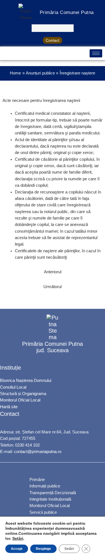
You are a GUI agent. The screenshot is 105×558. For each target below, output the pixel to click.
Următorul (52, 286)
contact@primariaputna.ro (37, 451)
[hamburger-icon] (96, 53)
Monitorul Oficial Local (20, 400)
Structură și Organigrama (23, 393)
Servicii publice (43, 512)
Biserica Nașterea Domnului (25, 380)
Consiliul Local (13, 387)
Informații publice (44, 486)
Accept (16, 549)
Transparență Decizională (52, 493)
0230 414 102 (27, 445)
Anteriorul (52, 272)
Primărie (37, 479)
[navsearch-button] (53, 28)
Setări (17, 538)
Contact (52, 40)
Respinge (43, 549)
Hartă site (9, 407)
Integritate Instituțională (50, 499)
